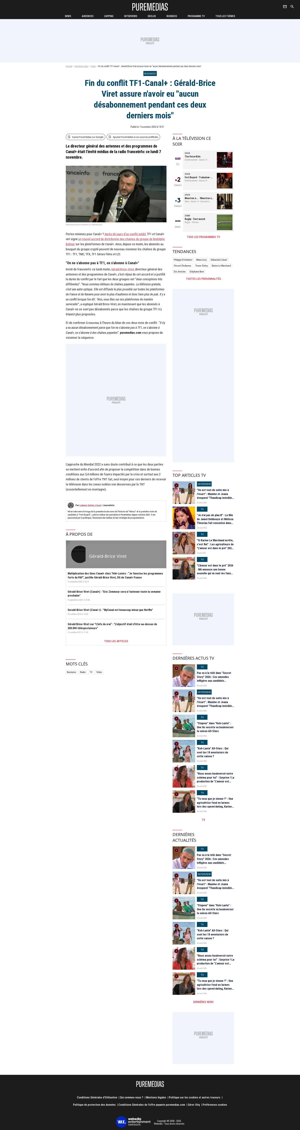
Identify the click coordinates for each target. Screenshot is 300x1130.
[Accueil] (150, 7)
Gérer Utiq (194, 1104)
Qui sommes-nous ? (131, 1097)
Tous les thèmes (225, 16)
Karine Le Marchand (221, 265)
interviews (130, 16)
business (171, 16)
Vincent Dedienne (182, 265)
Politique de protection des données (94, 1104)
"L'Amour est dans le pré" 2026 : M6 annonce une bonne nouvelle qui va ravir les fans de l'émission (215, 571)
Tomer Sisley (201, 265)
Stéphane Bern (197, 271)
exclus (152, 16)
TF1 (178, 164)
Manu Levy (201, 259)
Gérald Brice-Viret (122, 269)
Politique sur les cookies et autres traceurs (194, 1097)
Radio (83, 672)
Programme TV (196, 16)
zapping (108, 16)
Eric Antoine (180, 271)
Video (93, 66)
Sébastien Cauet (219, 259)
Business (71, 672)
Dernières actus (81, 66)
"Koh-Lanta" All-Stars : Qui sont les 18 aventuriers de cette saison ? (212, 752)
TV (91, 672)
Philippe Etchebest (183, 259)
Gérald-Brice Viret (108, 556)
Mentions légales (156, 1097)
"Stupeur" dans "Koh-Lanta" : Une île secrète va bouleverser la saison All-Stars (215, 727)
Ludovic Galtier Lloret (90, 505)
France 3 (178, 206)
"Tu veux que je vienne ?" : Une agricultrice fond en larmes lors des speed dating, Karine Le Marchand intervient (215, 804)
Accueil (69, 66)
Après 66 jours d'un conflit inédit (125, 234)
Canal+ (178, 226)
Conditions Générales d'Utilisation (97, 1097)
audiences (87, 16)
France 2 (178, 185)
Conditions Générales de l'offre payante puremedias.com (151, 1104)
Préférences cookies (215, 1104)
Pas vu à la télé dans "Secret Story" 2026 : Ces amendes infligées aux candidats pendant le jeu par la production (214, 680)
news (68, 16)
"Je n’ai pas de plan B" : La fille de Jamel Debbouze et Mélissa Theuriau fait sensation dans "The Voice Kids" (215, 521)
